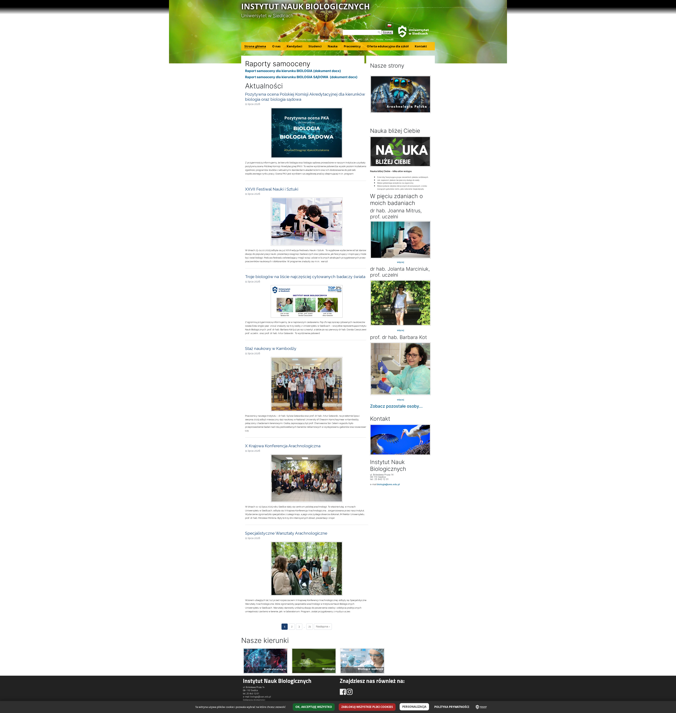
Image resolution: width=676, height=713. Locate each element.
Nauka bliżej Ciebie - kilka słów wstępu (391, 171)
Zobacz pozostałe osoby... (396, 406)
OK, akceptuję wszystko (313, 707)
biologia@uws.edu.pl (388, 484)
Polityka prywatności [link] (451, 707)
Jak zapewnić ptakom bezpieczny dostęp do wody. (398, 180)
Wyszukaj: (336, 32)
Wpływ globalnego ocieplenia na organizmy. (395, 183)
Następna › (323, 626)
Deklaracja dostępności (254, 700)
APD (360, 39)
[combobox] (362, 32)
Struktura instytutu (324, 39)
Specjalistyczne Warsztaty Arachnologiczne (286, 533)
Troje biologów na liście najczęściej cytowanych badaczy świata (305, 276)
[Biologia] (314, 660)
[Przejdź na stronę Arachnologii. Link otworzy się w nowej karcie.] (400, 94)
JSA (366, 39)
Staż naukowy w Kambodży (270, 348)
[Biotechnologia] (265, 660)
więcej (400, 262)
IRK (372, 39)
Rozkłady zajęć (304, 39)
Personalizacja (414, 707)
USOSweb (341, 39)
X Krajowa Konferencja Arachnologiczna (282, 445)
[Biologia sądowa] (362, 660)
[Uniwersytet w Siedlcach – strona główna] (481, 707)
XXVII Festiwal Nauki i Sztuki (271, 189)
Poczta (379, 39)
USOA (352, 39)
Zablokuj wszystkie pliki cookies (367, 707)
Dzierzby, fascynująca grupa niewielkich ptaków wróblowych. (403, 177)
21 (309, 626)
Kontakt (389, 39)
